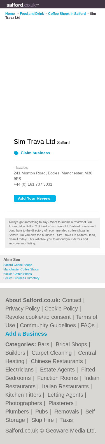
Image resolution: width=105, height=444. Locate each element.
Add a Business (26, 334)
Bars (44, 344)
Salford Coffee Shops (17, 265)
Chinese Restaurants (58, 361)
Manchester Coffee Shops (21, 269)
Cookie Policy (61, 308)
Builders (16, 353)
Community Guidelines (48, 325)
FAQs (88, 325)
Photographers (24, 403)
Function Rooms (58, 378)
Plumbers (18, 411)
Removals (67, 411)
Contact (71, 300)
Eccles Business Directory (21, 278)
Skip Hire (43, 420)
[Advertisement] (52, 75)
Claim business (35, 153)
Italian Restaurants (66, 386)
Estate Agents (58, 369)
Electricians (20, 369)
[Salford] (39, 8)
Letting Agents (66, 395)
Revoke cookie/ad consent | (40, 317)
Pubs (42, 411)
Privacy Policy (22, 308)
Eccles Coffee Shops (17, 273)
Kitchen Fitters (24, 395)
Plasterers (61, 403)
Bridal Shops (72, 344)
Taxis (66, 420)
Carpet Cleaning (52, 353)
